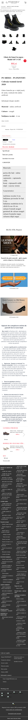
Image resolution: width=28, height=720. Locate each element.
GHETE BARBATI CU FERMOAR (7, 594)
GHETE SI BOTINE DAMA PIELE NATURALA (6, 486)
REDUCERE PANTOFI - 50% (7, 618)
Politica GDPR (4, 672)
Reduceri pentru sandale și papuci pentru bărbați (21, 496)
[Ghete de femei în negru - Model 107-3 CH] (14, 31)
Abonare (6, 439)
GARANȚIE (6, 162)
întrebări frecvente (8, 158)
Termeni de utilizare (5, 660)
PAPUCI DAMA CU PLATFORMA (21, 617)
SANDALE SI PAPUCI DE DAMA (20, 596)
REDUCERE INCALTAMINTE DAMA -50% (20, 480)
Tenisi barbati (5, 573)
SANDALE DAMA (20, 620)
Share (6, 139)
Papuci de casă (18, 586)
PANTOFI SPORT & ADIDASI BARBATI (6, 566)
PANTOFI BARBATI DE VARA (6, 570)
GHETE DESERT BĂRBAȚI (5, 606)
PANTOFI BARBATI (6, 557)
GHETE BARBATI (5, 584)
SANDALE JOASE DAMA (21, 637)
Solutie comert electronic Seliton (14, 718)
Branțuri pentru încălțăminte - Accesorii (6, 610)
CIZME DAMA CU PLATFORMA (6, 508)
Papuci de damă (19, 588)
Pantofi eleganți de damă (6, 527)
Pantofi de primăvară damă (6, 548)
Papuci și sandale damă (20, 568)
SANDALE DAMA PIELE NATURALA (21, 633)
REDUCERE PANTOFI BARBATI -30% (21, 538)
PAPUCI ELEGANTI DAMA (21, 606)
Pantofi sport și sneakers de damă (5, 531)
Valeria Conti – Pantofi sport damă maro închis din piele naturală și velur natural (16, 431)
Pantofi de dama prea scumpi (21, 558)
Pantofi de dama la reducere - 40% (21, 521)
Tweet (13, 139)
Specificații (6, 151)
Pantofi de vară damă (22, 571)
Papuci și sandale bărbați (20, 578)
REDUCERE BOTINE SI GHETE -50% (21, 471)
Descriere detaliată (8, 147)
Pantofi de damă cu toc (7, 541)
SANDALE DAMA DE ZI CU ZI (21, 624)
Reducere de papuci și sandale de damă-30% (21, 552)
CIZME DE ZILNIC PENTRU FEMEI (6, 474)
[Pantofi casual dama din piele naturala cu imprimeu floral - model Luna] (6, 448)
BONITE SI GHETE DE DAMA (13, 6)
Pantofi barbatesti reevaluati (20, 562)
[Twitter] (6, 685)
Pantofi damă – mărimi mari (20, 591)
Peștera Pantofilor (6, 135)
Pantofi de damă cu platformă (6, 545)
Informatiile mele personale (14, 713)
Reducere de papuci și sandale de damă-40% (21, 525)
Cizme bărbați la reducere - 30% (20, 533)
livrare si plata (4, 663)
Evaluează (4, 141)
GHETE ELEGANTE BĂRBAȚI (6, 602)
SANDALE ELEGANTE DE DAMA (20, 629)
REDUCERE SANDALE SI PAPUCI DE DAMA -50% (21, 485)
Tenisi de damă (6, 537)
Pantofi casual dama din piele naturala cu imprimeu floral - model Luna (17, 447)
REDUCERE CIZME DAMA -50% (21, 467)
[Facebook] (2, 685)
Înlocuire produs (8, 154)
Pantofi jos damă (6, 539)
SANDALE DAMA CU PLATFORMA (21, 641)
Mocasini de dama (6, 552)
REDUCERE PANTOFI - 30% (21, 529)
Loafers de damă (6, 554)
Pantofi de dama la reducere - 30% (21, 548)
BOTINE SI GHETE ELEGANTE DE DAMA (7, 478)
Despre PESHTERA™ (6, 657)
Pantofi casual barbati (7, 559)
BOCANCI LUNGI (6, 515)
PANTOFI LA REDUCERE (4, 614)
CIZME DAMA (4, 501)
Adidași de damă (7, 534)
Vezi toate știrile (6, 460)
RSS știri (6, 458)
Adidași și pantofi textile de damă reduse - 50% (21, 490)
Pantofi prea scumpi (20, 555)
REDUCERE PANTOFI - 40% (21, 500)
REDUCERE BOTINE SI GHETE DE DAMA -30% (21, 543)
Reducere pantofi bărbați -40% (20, 517)
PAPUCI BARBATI (7, 582)
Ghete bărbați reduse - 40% (21, 504)
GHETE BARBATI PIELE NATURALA (6, 588)
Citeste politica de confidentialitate (14, 709)
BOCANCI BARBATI (7, 591)
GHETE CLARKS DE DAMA (6, 490)
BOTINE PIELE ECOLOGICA (5, 498)
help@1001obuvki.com (11, 678)
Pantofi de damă (5, 522)
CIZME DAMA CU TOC (6, 512)
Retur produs (4, 669)
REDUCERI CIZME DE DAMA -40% (21, 514)
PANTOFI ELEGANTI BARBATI (7, 562)
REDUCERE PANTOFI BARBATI (21, 475)
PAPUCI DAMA (20, 599)
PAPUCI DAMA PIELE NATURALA (21, 610)
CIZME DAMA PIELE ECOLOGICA (7, 518)
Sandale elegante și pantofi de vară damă (21, 574)
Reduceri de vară (20, 565)
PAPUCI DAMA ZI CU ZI (21, 602)
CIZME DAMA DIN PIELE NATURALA (6, 504)
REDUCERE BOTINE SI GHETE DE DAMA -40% (21, 509)
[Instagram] (9, 685)
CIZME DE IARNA (6, 471)
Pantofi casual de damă (7, 524)
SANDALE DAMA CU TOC (21, 645)
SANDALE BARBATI (8, 579)
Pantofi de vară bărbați (20, 582)
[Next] (23, 434)
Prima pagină (3, 6)
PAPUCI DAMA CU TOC (21, 613)
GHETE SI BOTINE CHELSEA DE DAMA (6, 494)
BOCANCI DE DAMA (7, 481)
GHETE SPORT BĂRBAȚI (5, 598)
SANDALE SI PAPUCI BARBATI (7, 576)
